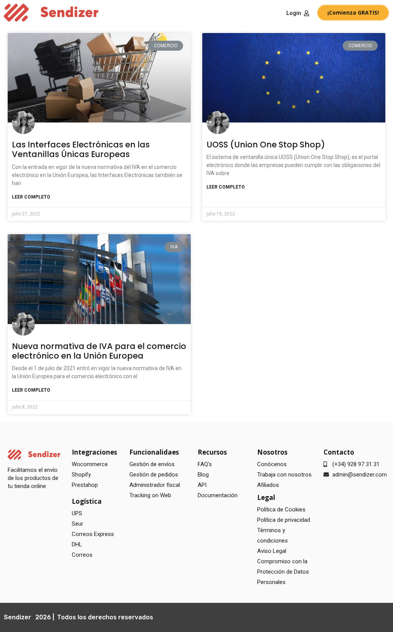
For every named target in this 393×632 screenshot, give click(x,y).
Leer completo (31, 197)
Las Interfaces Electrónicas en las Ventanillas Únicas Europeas (81, 149)
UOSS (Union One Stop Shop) (265, 144)
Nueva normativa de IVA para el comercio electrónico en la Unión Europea (99, 351)
